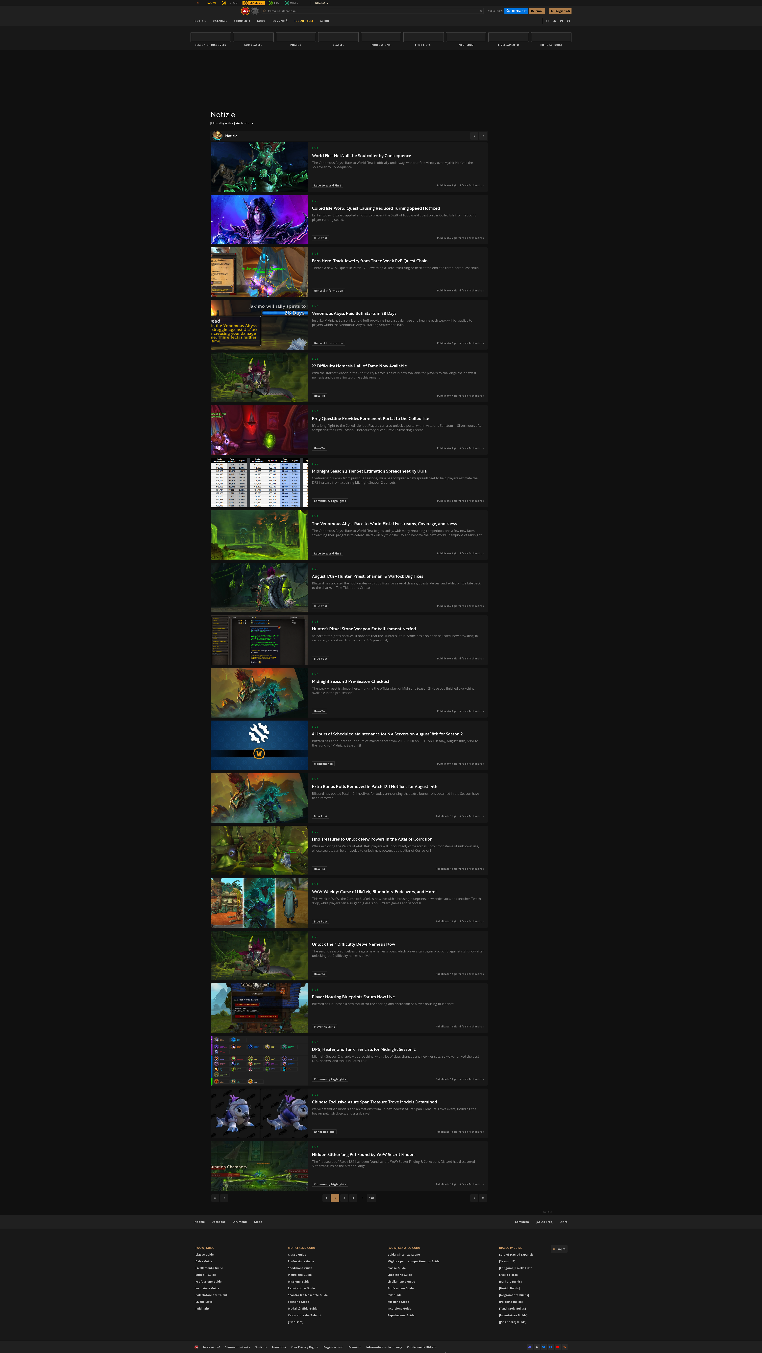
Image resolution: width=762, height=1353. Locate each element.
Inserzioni (279, 1347)
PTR (255, 10)
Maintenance (323, 764)
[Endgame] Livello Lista (515, 1268)
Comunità (280, 21)
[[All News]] (197, 3)
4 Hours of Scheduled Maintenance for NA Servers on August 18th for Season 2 (387, 734)
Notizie (200, 21)
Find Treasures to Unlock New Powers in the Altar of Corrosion (372, 839)
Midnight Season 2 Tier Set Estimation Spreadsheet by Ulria (369, 471)
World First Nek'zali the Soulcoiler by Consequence (361, 155)
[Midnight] (202, 1308)
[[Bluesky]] (544, 1347)
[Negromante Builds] (514, 1295)
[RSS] (565, 1347)
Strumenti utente (237, 1347)
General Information (328, 290)
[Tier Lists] (295, 1322)
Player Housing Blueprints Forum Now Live (353, 997)
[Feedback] (562, 21)
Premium (354, 1347)
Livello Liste (204, 1302)
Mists (294, 3)
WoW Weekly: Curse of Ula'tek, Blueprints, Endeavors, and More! (374, 891)
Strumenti (240, 1222)
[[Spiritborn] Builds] (512, 1322)
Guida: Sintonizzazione (404, 1254)
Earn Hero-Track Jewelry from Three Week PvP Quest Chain (370, 261)
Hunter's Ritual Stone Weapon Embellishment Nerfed (364, 629)
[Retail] (233, 3)
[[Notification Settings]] (555, 21)
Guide (261, 21)
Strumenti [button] (242, 21)
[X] (537, 1347)
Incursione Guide (207, 1288)
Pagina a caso (333, 1347)
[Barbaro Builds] (510, 1281)
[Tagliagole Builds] (512, 1308)
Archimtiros (476, 185)
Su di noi (261, 1347)
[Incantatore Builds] (513, 1315)
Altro (564, 1222)
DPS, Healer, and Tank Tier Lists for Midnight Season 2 (364, 1049)
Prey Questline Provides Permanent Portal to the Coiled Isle (370, 418)
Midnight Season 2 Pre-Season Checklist (350, 681)
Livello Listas (508, 1275)
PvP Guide (395, 1295)
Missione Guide (299, 1281)
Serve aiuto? (211, 1347)
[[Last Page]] (483, 1198)
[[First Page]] (215, 1198)
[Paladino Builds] (511, 1302)
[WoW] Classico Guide (404, 1248)
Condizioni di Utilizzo (422, 1347)
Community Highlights (330, 501)
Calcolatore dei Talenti (211, 1295)
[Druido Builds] (509, 1288)
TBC (276, 3)
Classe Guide (204, 1254)
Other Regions (324, 1132)
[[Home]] (215, 11)
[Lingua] (569, 21)
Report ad (547, 1212)
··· (304, 3)
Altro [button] (324, 21)
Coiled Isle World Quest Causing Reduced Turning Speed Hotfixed (376, 208)
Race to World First (327, 185)
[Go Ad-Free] (303, 21)
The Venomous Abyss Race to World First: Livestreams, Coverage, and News (384, 523)
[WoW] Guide (204, 1248)
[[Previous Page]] (474, 136)
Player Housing (324, 1026)
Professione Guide (208, 1281)
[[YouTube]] (558, 1347)
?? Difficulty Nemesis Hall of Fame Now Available (359, 366)
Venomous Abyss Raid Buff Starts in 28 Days (354, 313)
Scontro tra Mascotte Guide (308, 1295)
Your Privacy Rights (304, 1347)
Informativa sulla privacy (384, 1347)
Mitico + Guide (205, 1275)
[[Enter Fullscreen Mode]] (548, 21)
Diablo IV (325, 3)
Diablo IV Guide (510, 1248)
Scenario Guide (298, 1302)
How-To (319, 396)
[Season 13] (507, 1261)
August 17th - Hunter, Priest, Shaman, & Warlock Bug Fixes (367, 576)
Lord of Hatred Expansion (517, 1254)
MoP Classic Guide (302, 1248)
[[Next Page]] (483, 136)
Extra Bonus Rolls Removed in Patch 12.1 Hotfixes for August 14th (374, 786)
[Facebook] (551, 1347)
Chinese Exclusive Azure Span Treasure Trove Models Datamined (374, 1102)
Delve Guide (203, 1261)
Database (220, 21)
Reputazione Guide (301, 1288)
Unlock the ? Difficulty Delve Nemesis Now (353, 944)
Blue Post (320, 238)
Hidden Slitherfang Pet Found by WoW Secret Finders (363, 1154)
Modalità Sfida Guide (303, 1308)
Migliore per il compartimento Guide (414, 1261)
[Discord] (530, 1347)
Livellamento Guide (209, 1268)
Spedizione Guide (300, 1268)
